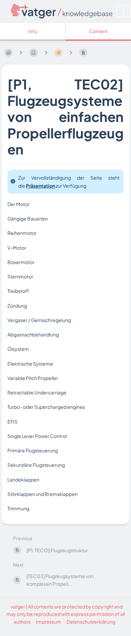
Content (98, 31)
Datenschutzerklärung (91, 622)
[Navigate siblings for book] (21, 52)
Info (32, 31)
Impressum (48, 622)
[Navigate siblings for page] (71, 52)
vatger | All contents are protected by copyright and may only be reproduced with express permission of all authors (65, 614)
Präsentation (40, 186)
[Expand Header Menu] (123, 11)
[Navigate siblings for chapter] (46, 52)
